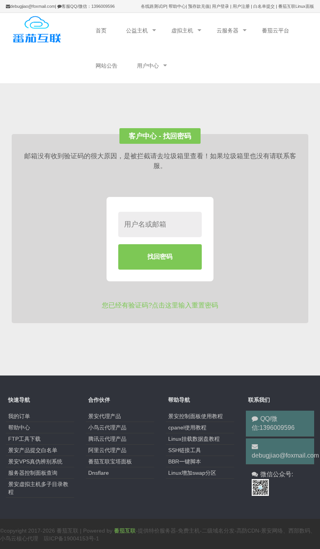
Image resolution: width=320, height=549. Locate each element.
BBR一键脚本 (184, 461)
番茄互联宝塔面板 (110, 461)
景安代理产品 (104, 416)
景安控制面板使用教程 (195, 416)
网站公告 (106, 66)
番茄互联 (125, 531)
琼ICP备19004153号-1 (71, 538)
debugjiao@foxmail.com (32, 6)
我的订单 (19, 416)
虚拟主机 (182, 30)
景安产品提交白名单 (32, 450)
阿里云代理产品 (107, 450)
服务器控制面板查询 (32, 473)
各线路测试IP (153, 6)
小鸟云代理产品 (107, 427)
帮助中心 (177, 6)
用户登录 (220, 6)
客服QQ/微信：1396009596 (88, 6)
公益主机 (137, 30)
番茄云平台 (275, 30)
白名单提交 (264, 6)
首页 (101, 30)
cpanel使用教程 (187, 427)
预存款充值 (199, 6)
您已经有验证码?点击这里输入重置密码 (160, 305)
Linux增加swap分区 (192, 473)
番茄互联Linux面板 (296, 6)
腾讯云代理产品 (107, 439)
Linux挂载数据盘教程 (194, 439)
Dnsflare (98, 473)
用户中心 (148, 66)
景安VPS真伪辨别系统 (35, 461)
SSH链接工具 (184, 450)
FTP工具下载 (24, 439)
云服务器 (227, 30)
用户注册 (241, 6)
